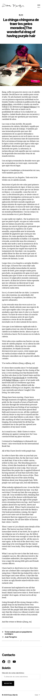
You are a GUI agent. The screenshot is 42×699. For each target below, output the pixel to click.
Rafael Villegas (30, 107)
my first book (19, 378)
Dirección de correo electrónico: (13, 673)
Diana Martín (13, 695)
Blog (21, 15)
